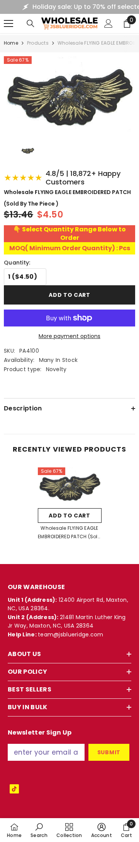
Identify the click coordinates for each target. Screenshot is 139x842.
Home (11, 43)
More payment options (69, 336)
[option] (69, 506)
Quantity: (17, 262)
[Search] (30, 23)
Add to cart (69, 295)
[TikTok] (14, 788)
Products (38, 43)
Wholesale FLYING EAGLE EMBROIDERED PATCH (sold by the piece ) (69, 533)
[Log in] (108, 23)
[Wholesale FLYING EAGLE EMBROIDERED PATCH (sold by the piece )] (70, 486)
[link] (39, 830)
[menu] (8, 23)
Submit (108, 752)
